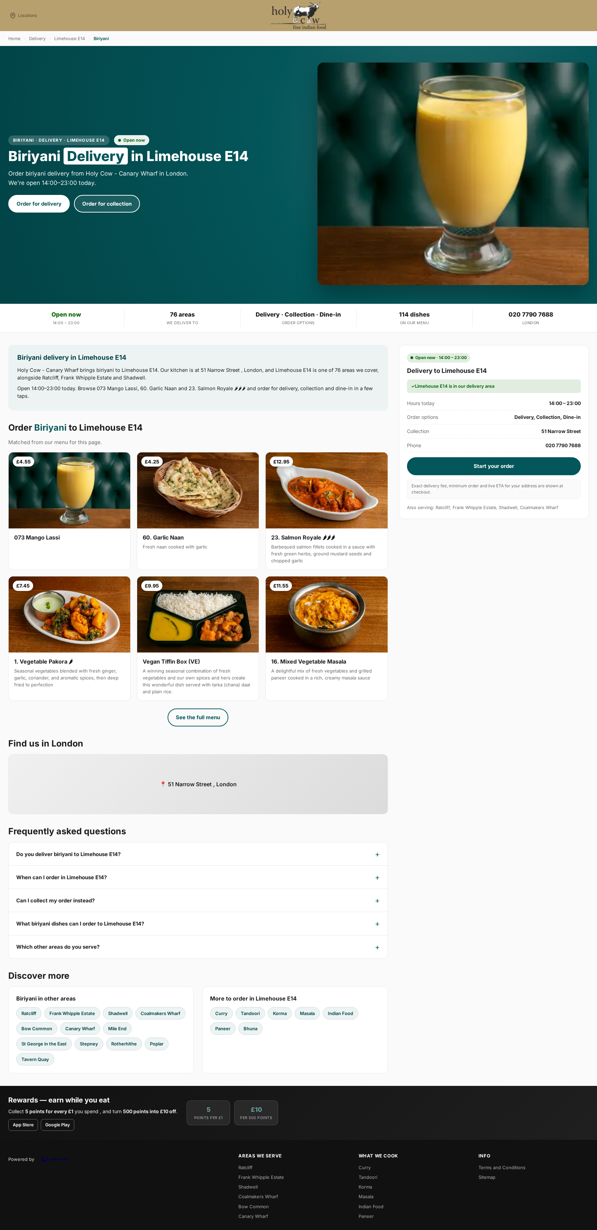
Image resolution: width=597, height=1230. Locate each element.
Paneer (222, 1028)
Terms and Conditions (501, 1167)
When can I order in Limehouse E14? (61, 877)
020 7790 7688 (531, 314)
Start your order (494, 466)
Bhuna (250, 1028)
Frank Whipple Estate (72, 1013)
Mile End (117, 1028)
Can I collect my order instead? (55, 900)
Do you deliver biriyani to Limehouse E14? (68, 854)
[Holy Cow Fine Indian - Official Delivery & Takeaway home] (298, 15)
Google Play (57, 1124)
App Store (23, 1124)
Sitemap (486, 1177)
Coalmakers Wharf (160, 1013)
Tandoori (250, 1013)
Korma (280, 1013)
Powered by (21, 1159)
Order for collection (107, 203)
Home (14, 38)
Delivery (37, 38)
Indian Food (340, 1013)
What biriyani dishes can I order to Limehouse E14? (80, 923)
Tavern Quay (35, 1059)
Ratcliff (28, 1013)
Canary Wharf (80, 1028)
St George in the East (44, 1043)
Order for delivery (39, 203)
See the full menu (198, 717)
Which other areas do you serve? (58, 946)
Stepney (89, 1043)
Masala (307, 1013)
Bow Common (36, 1028)
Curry (221, 1013)
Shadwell (117, 1013)
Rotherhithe (124, 1043)
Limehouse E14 (69, 38)
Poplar (156, 1043)
